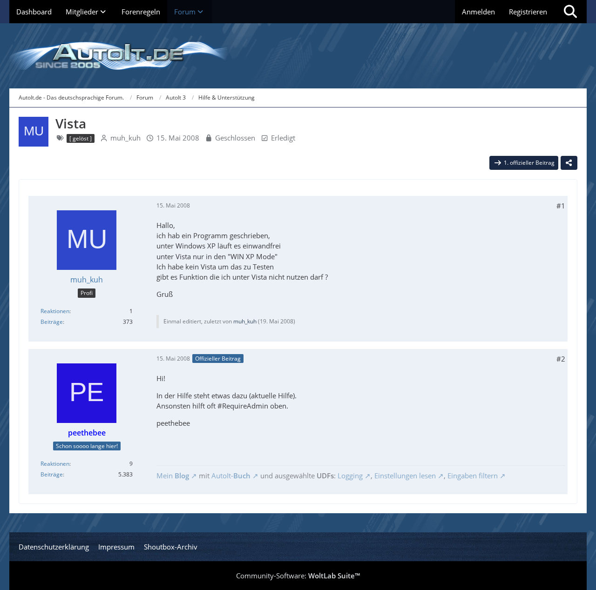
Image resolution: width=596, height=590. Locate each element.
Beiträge (52, 322)
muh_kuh (125, 137)
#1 (560, 205)
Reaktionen (55, 311)
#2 (560, 358)
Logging (350, 475)
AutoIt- (231, 475)
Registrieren (528, 11)
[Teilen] (569, 163)
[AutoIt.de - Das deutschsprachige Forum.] (298, 55)
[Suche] (570, 11)
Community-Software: (298, 575)
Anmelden (478, 11)
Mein (172, 475)
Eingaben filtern (472, 475)
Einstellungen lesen (405, 475)
